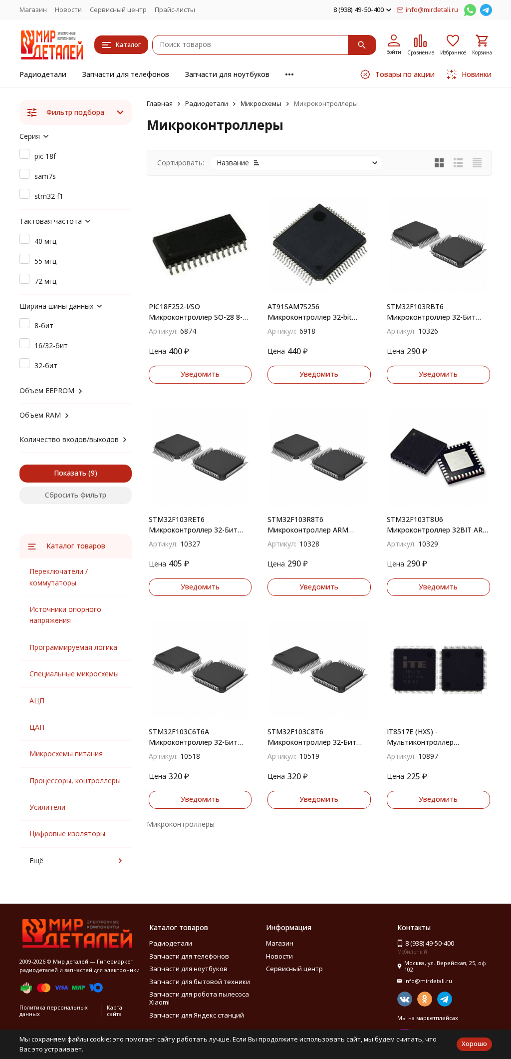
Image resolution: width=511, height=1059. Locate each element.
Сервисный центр (118, 9)
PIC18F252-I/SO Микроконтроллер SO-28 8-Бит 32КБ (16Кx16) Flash (196, 312)
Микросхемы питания (66, 753)
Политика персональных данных (53, 1011)
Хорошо (474, 1043)
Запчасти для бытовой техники (199, 981)
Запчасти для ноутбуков (227, 74)
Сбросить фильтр (75, 495)
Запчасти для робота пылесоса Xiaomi (199, 998)
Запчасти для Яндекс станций (196, 1015)
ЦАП (36, 727)
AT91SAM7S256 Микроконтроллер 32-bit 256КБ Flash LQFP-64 (309, 312)
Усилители (47, 807)
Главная (160, 103)
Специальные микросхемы (74, 673)
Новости (68, 9)
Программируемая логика (73, 647)
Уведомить (200, 374)
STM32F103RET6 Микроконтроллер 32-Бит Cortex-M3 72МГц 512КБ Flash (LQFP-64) (200, 525)
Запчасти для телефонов (125, 74)
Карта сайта (114, 1011)
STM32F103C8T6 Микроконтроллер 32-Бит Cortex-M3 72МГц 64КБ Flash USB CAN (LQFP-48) (316, 737)
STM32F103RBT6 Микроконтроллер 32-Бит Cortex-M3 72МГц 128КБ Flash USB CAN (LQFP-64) (438, 312)
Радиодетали (42, 74)
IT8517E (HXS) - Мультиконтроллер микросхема (420, 737)
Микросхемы (261, 103)
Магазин (33, 9)
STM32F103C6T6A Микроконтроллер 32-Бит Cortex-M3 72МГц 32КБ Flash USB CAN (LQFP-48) (198, 737)
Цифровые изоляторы (67, 833)
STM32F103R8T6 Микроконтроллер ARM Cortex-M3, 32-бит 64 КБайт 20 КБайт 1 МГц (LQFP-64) (315, 525)
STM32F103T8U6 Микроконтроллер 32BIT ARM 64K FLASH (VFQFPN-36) (438, 525)
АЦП (36, 700)
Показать (70, 473)
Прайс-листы (175, 9)
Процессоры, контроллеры (75, 780)
